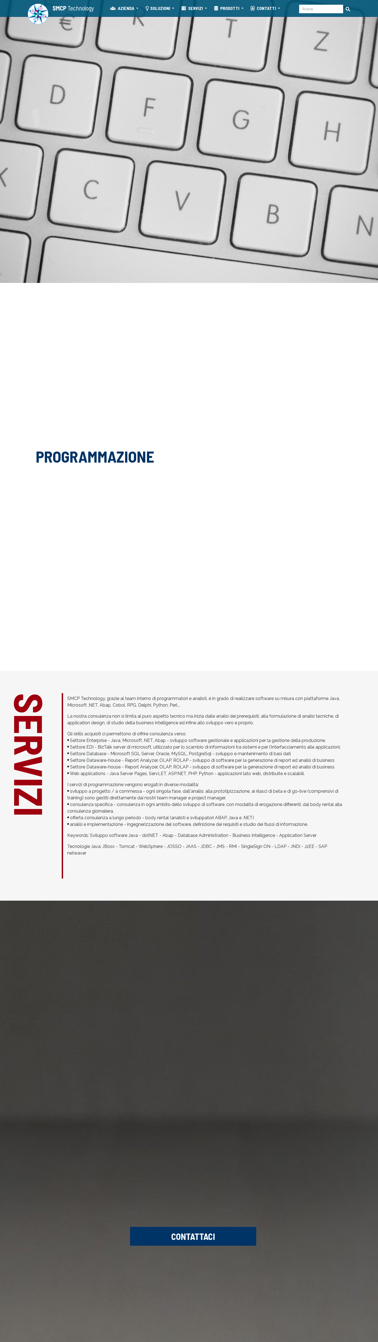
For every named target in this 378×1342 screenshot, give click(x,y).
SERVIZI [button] (195, 8)
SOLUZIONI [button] (160, 8)
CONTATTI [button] (266, 8)
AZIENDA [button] (126, 8)
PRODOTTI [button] (229, 8)
